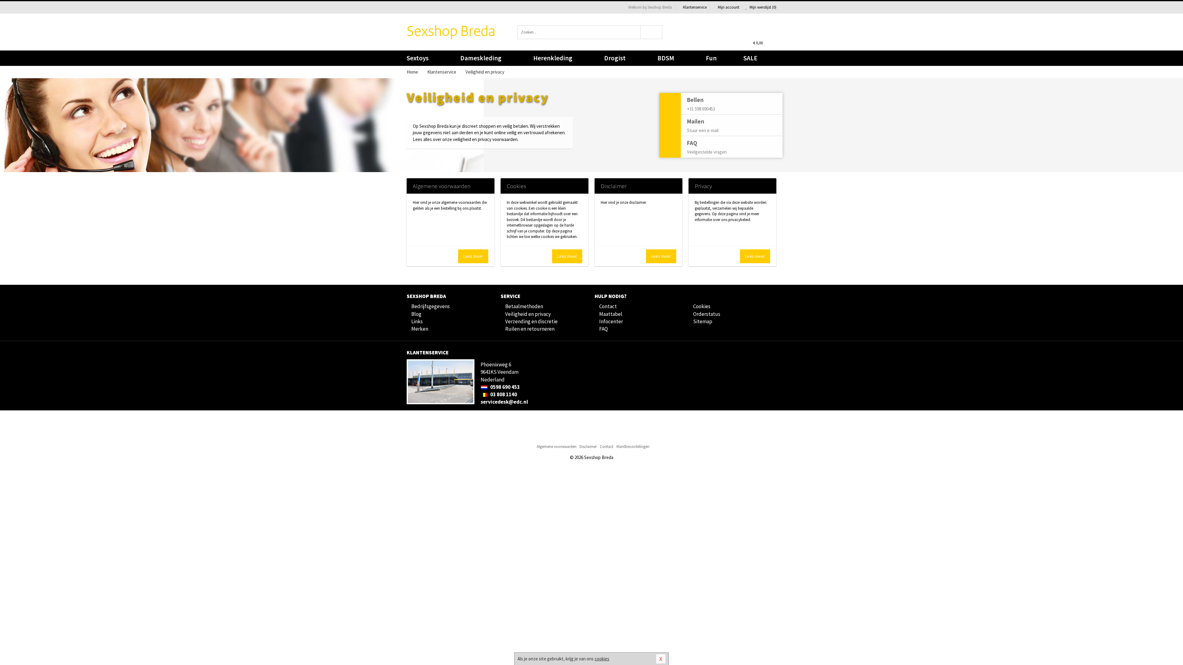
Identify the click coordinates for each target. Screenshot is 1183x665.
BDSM (665, 58)
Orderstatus (706, 314)
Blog (416, 314)
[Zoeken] (652, 32)
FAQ (603, 328)
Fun (711, 58)
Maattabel (610, 314)
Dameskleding (481, 58)
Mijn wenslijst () (762, 7)
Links (417, 321)
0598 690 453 (504, 387)
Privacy (703, 186)
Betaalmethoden (524, 306)
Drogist (615, 58)
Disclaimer (614, 186)
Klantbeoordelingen (632, 446)
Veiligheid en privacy (528, 314)
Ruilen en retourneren (530, 328)
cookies (602, 659)
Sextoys (418, 58)
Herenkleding (552, 58)
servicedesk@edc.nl (504, 401)
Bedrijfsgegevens (430, 306)
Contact (608, 306)
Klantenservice (695, 7)
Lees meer (473, 256)
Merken (419, 328)
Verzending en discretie (531, 321)
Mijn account (728, 7)
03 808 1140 (503, 394)
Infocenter (611, 321)
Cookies (516, 186)
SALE (750, 58)
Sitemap (702, 321)
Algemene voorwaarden (441, 186)
